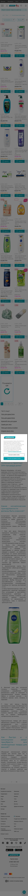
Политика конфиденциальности (14, 451)
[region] (14, 448)
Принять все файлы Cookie (14, 458)
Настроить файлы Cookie (14, 454)
